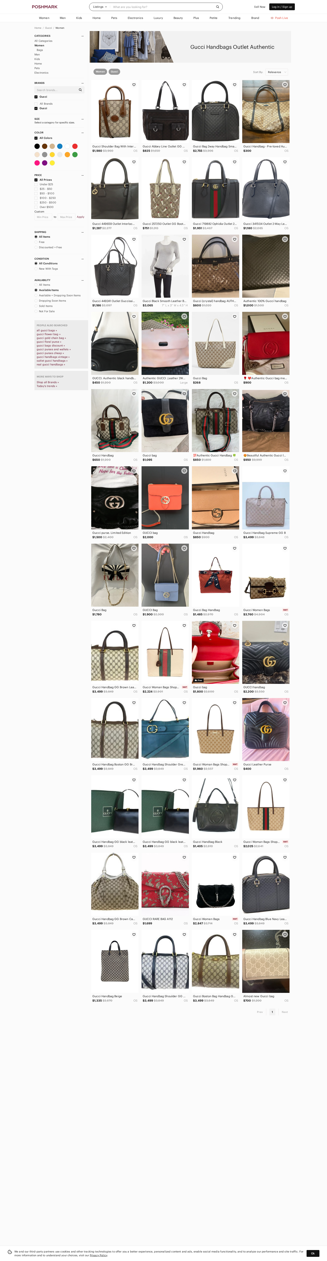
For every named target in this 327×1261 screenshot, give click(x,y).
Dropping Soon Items (52, 300)
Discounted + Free (50, 247)
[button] (100, 7)
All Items (44, 236)
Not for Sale (47, 311)
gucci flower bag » (49, 334)
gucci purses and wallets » (54, 349)
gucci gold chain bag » (51, 338)
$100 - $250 (48, 198)
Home (38, 28)
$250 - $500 (48, 202)
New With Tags (48, 268)
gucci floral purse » (49, 341)
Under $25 (46, 184)
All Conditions (48, 263)
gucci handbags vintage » (53, 357)
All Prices (46, 179)
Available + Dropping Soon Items (60, 295)
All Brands (46, 103)
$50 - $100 (47, 193)
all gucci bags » (47, 330)
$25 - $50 (46, 189)
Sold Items (46, 306)
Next (285, 1012)
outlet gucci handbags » (52, 360)
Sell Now (259, 7)
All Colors (45, 138)
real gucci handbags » (51, 364)
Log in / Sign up (282, 7)
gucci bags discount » (51, 345)
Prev (260, 1012)
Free (42, 242)
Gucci (48, 28)
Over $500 (47, 207)
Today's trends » (47, 386)
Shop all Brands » (48, 382)
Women (59, 28)
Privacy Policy (98, 1255)
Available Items (49, 290)
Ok (313, 1253)
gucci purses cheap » (50, 353)
